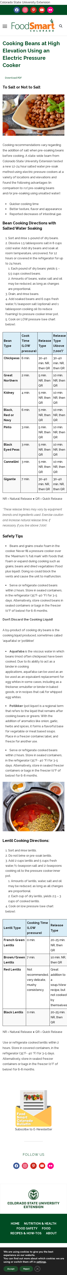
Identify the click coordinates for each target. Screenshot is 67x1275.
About (51, 1233)
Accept (10, 1268)
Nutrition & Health (40, 1223)
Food (46, 1228)
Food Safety (27, 1228)
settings (41, 1262)
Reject (26, 1268)
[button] (5, 26)
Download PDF (13, 77)
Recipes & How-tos (26, 1233)
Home (15, 1223)
